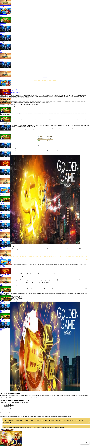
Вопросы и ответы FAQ (6, 93)
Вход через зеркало (5, 85)
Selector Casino (31, 291)
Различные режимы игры (7, 87)
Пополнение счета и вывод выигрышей (9, 89)
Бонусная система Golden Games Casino (9, 88)
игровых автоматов (7, 152)
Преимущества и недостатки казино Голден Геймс (11, 92)
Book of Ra (2, 57)
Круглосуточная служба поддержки (8, 91)
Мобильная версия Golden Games (8, 90)
